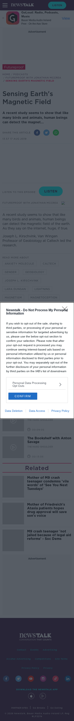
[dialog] (37, 360)
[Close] (66, 310)
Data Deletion (14, 410)
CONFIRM (23, 396)
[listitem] (37, 384)
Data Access (37, 410)
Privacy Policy (60, 410)
